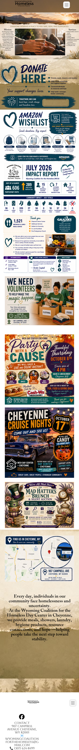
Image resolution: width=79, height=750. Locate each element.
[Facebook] (22, 717)
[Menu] (66, 4)
